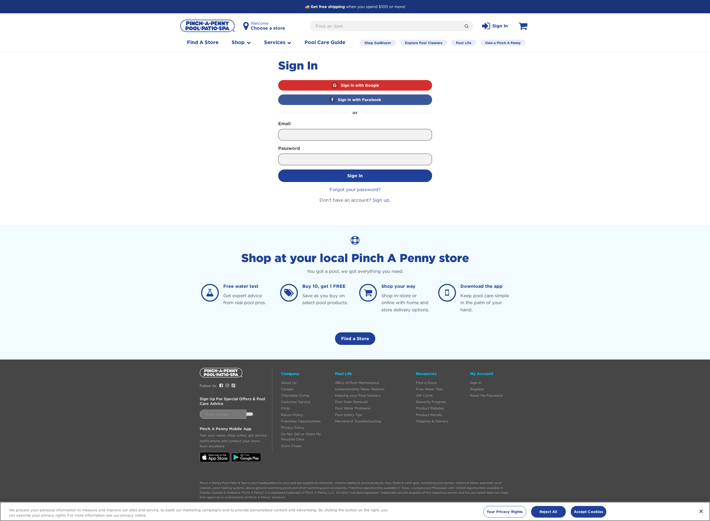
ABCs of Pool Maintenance (357, 383)
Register (477, 389)
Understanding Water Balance (359, 389)
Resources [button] (426, 373)
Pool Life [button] (343, 373)
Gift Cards (424, 395)
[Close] (701, 511)
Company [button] (290, 373)
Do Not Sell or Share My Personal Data (301, 436)
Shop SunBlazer (377, 42)
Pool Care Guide (325, 42)
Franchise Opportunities (301, 421)
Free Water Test (429, 389)
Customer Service (295, 402)
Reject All (548, 511)
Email (284, 123)
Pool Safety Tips (348, 415)
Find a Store (355, 338)
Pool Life (463, 42)
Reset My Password (486, 395)
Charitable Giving (295, 395)
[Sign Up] (249, 414)
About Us (288, 383)
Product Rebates (430, 408)
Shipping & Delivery (432, 421)
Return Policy (292, 415)
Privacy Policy (292, 427)
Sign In (355, 175)
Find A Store (203, 42)
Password (289, 148)
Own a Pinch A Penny (503, 42)
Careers (287, 389)
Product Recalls (429, 415)
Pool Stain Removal (351, 402)
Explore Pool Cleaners (423, 42)
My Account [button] (481, 373)
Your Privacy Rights (504, 511)
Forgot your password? (355, 189)
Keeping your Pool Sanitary (358, 395)
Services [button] (275, 42)
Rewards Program (431, 402)
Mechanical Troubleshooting (358, 421)
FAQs (285, 408)
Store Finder (291, 446)
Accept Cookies (589, 511)
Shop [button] (239, 42)
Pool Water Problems (352, 408)
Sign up (380, 200)
